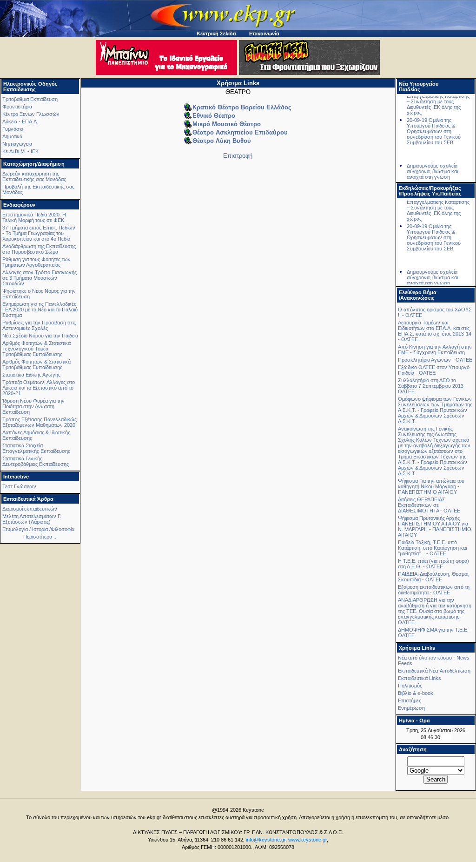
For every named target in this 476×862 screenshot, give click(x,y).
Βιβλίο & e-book (415, 693)
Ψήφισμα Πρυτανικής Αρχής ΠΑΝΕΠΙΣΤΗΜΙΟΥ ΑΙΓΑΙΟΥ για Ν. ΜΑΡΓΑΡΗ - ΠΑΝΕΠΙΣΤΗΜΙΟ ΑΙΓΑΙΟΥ (434, 526)
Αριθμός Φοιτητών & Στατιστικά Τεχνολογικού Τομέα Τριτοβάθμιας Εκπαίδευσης (36, 348)
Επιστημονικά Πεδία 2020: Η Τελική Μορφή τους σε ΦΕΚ (34, 217)
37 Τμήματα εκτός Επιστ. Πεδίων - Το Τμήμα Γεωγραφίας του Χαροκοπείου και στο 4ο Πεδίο (38, 233)
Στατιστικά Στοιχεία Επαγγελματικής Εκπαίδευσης (36, 448)
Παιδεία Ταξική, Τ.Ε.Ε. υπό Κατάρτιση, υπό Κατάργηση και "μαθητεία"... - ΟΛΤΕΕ (432, 547)
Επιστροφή (237, 155)
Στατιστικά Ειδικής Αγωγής (31, 374)
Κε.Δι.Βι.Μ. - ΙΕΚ (20, 151)
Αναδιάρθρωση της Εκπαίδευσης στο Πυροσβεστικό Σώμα (39, 249)
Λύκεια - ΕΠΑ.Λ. (20, 121)
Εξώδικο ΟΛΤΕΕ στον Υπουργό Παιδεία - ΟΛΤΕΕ (433, 370)
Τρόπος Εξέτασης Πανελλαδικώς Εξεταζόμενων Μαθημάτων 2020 (39, 422)
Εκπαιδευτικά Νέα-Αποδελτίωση (434, 670)
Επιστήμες (409, 700)
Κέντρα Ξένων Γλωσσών (31, 114)
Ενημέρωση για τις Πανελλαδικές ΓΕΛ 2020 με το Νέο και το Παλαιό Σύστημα (40, 309)
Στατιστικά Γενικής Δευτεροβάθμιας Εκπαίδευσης (35, 461)
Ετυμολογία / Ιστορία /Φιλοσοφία (38, 529)
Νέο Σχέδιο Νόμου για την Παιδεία (40, 335)
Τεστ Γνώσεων (19, 486)
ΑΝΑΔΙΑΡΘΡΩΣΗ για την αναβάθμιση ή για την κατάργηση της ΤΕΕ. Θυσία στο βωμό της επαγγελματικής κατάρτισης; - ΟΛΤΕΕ (434, 611)
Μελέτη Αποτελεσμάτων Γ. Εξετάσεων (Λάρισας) (31, 519)
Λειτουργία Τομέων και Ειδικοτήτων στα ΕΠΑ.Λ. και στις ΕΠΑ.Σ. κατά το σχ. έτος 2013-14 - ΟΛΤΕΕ (434, 331)
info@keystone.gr (265, 839)
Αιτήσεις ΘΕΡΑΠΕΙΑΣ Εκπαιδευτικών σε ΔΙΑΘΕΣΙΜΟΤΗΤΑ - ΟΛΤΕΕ (429, 505)
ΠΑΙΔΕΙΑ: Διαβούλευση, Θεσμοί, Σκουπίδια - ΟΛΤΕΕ (433, 576)
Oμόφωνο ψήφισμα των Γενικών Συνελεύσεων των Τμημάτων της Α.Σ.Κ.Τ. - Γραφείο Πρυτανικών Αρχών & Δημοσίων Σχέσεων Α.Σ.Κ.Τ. (435, 410)
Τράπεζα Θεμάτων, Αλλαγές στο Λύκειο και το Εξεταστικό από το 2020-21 (38, 387)
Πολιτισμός (410, 685)
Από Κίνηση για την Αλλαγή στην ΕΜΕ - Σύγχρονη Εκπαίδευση (435, 349)
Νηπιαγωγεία (17, 144)
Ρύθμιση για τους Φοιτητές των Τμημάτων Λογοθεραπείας (36, 262)
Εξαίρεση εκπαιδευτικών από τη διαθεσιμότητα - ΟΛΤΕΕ (433, 589)
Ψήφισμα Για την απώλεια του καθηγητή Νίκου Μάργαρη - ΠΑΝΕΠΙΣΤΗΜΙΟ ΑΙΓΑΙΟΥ (431, 486)
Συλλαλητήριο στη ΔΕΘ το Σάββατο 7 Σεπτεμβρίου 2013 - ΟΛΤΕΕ (432, 385)
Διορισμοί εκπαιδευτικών (29, 509)
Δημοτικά (12, 136)
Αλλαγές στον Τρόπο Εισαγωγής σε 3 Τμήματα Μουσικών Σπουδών (39, 277)
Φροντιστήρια (17, 106)
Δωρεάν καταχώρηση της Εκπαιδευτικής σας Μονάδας (34, 176)
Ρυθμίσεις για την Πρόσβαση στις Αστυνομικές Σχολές (39, 325)
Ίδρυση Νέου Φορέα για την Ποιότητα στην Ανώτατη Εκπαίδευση (33, 406)
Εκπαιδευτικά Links (419, 678)
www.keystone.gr (307, 839)
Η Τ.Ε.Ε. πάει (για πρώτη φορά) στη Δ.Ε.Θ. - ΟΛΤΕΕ (433, 563)
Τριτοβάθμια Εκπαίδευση (30, 99)
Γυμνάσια (12, 129)
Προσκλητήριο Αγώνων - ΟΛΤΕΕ (435, 360)
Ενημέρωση (411, 708)
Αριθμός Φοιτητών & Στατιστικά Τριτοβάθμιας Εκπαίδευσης (36, 364)
